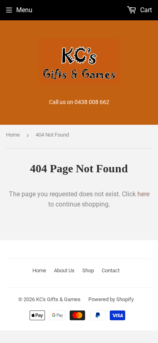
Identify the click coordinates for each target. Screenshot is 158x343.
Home (13, 135)
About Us (64, 270)
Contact (111, 270)
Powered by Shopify (111, 299)
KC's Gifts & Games (58, 299)
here (143, 194)
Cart (145, 10)
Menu (24, 10)
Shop (88, 270)
